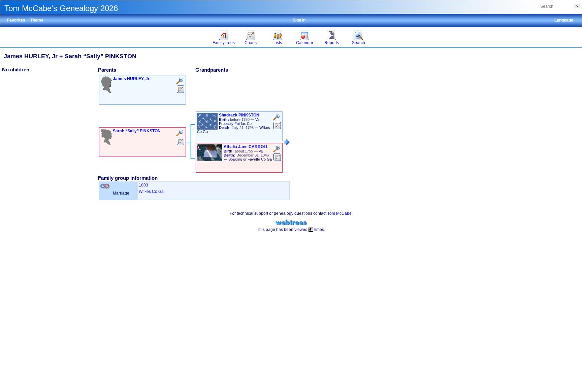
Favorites (16, 20)
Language (563, 20)
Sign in (299, 20)
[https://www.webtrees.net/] (291, 222)
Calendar (304, 42)
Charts (251, 42)
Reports (331, 42)
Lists (277, 42)
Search (358, 42)
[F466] (287, 142)
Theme (36, 20)
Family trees (224, 42)
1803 (143, 185)
